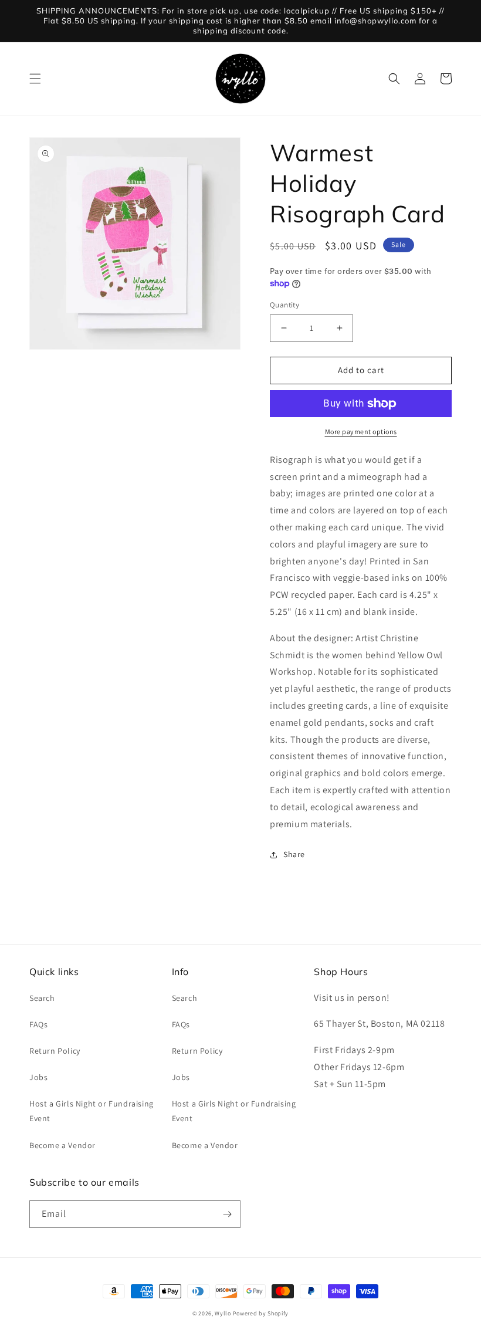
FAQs (38, 1024)
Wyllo (223, 1313)
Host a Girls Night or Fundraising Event (91, 1111)
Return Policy (54, 1050)
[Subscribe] (227, 1214)
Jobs (38, 1077)
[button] (35, 79)
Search (42, 998)
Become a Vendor (62, 1145)
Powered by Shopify (261, 1313)
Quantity (284, 305)
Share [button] (294, 854)
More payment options (361, 431)
